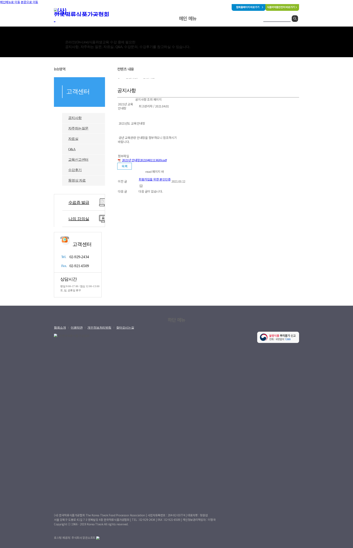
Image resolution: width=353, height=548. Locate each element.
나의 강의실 (78, 219)
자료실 (73, 139)
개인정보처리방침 (99, 327)
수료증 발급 (78, 202)
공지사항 (75, 118)
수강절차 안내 (239, 40)
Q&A (71, 149)
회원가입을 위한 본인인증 (155, 179)
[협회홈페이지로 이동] (248, 9)
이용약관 (77, 327)
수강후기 (75, 170)
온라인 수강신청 (186, 29)
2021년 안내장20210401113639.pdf (144, 160)
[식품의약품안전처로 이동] (282, 9)
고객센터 (215, 29)
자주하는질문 (78, 128)
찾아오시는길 (125, 327)
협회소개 (156, 29)
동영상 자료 (77, 180)
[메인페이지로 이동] (84, 15)
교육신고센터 (78, 160)
